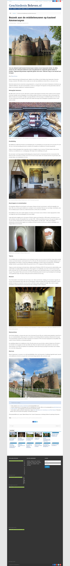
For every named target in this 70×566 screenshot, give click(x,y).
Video (38, 463)
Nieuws (23, 8)
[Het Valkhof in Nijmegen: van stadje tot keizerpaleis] (30, 443)
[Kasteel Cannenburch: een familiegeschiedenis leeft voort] (46, 434)
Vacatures (40, 1)
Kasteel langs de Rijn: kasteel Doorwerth (12, 439)
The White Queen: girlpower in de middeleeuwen (55, 435)
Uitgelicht (34, 463)
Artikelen (14, 8)
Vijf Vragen (29, 465)
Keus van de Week (24, 417)
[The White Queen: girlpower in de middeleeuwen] (55, 432)
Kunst (36, 462)
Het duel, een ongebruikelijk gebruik (24, 480)
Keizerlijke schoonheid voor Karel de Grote (21, 439)
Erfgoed (15, 23)
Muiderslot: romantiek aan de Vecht (21, 445)
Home (11, 8)
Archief (50, 1)
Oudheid (28, 463)
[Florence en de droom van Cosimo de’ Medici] (38, 443)
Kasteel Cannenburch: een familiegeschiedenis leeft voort (46, 440)
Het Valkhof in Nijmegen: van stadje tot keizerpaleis (29, 446)
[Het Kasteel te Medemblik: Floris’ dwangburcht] (46, 443)
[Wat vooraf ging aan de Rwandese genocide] (16, 529)
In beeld (19, 8)
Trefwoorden (45, 1)
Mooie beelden (14, 408)
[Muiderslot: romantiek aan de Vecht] (21, 443)
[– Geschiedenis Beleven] (25, 5)
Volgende (58, 425)
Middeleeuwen (38, 417)
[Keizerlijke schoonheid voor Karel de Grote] (21, 434)
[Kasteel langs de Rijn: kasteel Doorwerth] (13, 434)
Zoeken (47, 466)
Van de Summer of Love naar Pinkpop (24, 467)
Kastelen (19, 417)
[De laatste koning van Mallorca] (55, 443)
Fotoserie (38, 461)
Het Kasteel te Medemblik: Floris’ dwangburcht (46, 445)
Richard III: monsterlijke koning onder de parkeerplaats (12, 446)
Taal (31, 463)
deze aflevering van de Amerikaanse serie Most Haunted (45, 410)
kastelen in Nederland (23, 405)
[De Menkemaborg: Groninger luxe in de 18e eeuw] (30, 434)
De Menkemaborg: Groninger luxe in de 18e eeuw (29, 439)
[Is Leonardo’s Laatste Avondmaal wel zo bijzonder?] (16, 487)
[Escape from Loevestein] (38, 434)
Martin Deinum (14, 76)
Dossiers (27, 8)
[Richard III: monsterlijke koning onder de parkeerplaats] (13, 443)
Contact (36, 1)
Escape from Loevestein (37, 439)
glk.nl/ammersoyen (57, 407)
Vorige (11, 425)
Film (35, 461)
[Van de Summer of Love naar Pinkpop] (16, 460)
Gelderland (13, 417)
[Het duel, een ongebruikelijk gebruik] (15, 477)
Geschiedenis (29, 462)
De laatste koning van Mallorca (55, 445)
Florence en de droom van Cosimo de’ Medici (38, 445)
